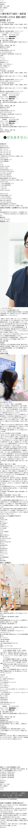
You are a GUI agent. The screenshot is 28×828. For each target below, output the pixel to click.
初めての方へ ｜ (16, 793)
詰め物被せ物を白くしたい (4, 546)
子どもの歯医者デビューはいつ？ (8, 682)
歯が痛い (2, 518)
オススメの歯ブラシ (5, 685)
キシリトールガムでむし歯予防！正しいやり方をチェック (14, 689)
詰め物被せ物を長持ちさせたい (4, 549)
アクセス (2, 9)
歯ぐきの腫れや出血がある (4, 524)
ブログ (1, 11)
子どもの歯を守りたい (3, 529)
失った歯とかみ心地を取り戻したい (5, 539)
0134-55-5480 (7, 112)
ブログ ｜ (17, 797)
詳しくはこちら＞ (7, 673)
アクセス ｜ (11, 797)
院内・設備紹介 (4, 8)
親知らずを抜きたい (5, 535)
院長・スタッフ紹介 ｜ (9, 795)
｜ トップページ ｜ (6, 793)
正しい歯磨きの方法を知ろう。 (7, 679)
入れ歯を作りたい (4, 526)
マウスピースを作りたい (3, 554)
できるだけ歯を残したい (3, 520)
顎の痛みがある (4, 537)
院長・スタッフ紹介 (5, 6)
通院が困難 (2, 560)
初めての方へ (3, 2)
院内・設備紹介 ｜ (20, 795)
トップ (1, 1)
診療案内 (2, 4)
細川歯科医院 (13, 799)
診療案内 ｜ (24, 793)
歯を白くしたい (4, 552)
